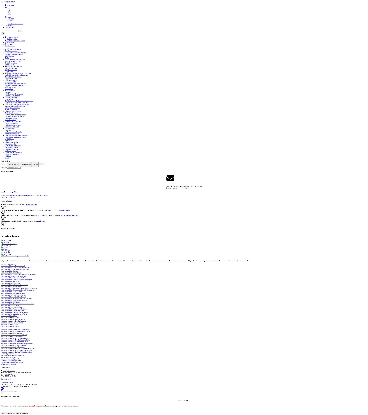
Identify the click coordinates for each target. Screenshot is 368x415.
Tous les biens (9, 25)
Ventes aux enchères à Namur (10, 326)
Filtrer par (4, 167)
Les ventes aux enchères (8, 264)
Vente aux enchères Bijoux (9, 316)
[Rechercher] (20, 31)
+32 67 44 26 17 (8, 374)
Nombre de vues (26, 164)
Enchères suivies (11, 39)
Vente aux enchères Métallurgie (10, 305)
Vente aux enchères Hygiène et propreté (13, 293)
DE (9, 14)
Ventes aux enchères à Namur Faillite (12, 336)
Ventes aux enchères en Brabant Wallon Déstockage (16, 352)
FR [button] (6, 7)
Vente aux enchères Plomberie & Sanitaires (14, 309)
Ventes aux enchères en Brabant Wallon (13, 319)
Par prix (35, 164)
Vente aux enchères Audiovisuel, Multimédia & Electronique (19, 288)
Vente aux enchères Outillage (9, 271)
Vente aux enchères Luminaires (10, 283)
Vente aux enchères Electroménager (11, 286)
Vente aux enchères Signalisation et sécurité (14, 314)
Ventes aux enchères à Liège (9, 324)
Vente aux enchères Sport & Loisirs (11, 292)
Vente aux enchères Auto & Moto (11, 281)
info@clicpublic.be (9, 371)
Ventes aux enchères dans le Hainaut (12, 323)
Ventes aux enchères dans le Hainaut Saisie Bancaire (16, 343)
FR (9, 10)
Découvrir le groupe (7, 382)
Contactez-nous (9, 27)
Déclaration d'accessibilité (8, 364)
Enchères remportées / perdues (15, 41)
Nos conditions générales (8, 357)
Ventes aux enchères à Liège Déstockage (13, 347)
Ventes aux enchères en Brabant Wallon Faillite (15, 329)
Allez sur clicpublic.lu (22, 413)
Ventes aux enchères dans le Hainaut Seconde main (16, 350)
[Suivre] (2, 208)
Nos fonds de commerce (15, 24)
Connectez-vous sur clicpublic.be (11, 360)
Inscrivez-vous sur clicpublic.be (10, 359)
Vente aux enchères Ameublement (11, 273)
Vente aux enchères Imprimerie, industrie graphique (16, 298)
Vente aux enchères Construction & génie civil (15, 269)
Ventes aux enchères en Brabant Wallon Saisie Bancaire (17, 348)
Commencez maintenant (8, 197)
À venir (10, 20)
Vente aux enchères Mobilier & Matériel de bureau (16, 267)
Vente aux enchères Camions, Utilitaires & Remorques (17, 290)
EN (9, 8)
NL (9, 12)
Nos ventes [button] (8, 17)
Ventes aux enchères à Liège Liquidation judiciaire (16, 331)
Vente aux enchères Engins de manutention (14, 300)
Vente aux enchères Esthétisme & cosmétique (14, 285)
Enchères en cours (12, 37)
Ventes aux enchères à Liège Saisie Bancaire (14, 345)
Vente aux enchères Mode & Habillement (13, 297)
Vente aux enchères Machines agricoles (12, 310)
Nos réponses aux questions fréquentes (12, 355)
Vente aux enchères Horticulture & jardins (13, 295)
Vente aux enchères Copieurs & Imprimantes (14, 312)
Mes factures (10, 44)
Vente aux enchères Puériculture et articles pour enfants (17, 304)
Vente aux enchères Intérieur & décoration (13, 276)
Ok (186, 188)
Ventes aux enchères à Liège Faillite (11, 333)
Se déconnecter (10, 46)
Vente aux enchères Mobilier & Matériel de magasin (16, 279)
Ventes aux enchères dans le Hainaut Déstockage (15, 338)
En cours (11, 19)
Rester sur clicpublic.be (8, 413)
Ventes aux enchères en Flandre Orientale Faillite (15, 340)
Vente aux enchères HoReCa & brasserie (13, 266)
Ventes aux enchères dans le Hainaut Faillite (14, 335)
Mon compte (10, 42)
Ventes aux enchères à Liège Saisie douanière (14, 342)
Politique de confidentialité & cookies (12, 362)
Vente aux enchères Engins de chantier (12, 307)
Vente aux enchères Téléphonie (10, 302)
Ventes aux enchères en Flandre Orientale (13, 321)
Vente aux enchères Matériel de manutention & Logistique (18, 274)
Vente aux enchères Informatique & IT (12, 278)
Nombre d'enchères (13, 164)
